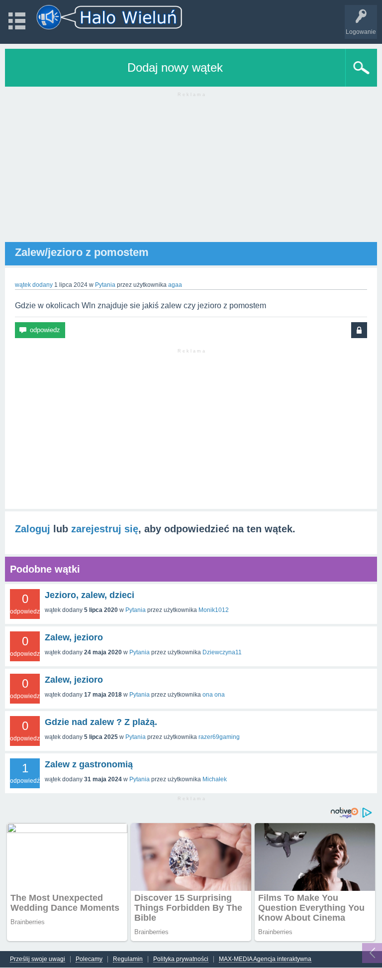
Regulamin (128, 959)
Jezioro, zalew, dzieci (89, 595)
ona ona (213, 694)
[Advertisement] (191, 172)
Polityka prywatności (180, 959)
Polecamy (89, 959)
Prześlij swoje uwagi (37, 959)
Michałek (214, 779)
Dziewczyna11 (222, 652)
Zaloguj (32, 528)
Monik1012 (213, 609)
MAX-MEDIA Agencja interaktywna (265, 959)
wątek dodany (34, 284)
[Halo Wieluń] (109, 17)
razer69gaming (219, 736)
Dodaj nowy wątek (175, 67)
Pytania (105, 284)
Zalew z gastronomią (89, 764)
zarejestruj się (104, 528)
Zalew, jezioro (74, 637)
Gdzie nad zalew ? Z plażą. (101, 722)
